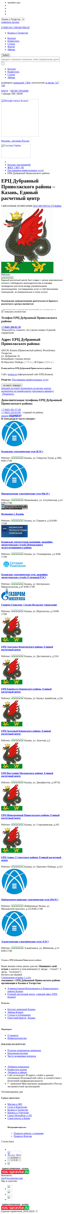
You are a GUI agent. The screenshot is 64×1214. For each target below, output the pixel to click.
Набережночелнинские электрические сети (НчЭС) (29, 899)
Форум (11, 46)
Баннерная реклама (17, 1053)
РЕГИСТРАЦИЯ (19, 91)
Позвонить (7, 394)
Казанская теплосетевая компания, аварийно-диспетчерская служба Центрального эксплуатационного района (27, 545)
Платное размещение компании (24, 1050)
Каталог (11, 38)
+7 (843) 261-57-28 (11, 409)
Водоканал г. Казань (12, 514)
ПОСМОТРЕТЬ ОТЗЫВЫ (47, 206)
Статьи (11, 43)
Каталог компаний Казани (21, 1009)
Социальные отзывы (16, 977)
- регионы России (15, 141)
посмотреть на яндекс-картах (36, 388)
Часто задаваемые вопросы (21, 1056)
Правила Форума (23, 1136)
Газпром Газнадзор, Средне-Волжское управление (29, 604)
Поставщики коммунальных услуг (25, 170)
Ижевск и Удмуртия (18, 1112)
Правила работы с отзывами (29, 1133)
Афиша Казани (15, 1012)
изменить (10, 22)
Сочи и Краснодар (17, 1107)
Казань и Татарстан (17, 33)
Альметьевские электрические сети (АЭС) (25, 941)
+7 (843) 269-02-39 (11, 327)
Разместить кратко (17, 1069)
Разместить (13, 41)
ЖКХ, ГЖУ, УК (15, 167)
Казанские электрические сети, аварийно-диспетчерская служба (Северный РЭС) (24, 576)
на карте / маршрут (11, 385)
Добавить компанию (18, 1066)
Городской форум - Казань (21, 1017)
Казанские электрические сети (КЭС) (22, 451)
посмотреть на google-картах (16, 391)
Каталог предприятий (19, 164)
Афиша (11, 49)
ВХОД (4, 91)
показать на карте (10, 388)
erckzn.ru (12, 374)
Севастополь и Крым (18, 1118)
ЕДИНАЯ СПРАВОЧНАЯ (15, 27)
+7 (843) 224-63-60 (11, 412)
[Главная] (8, 162)
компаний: (21, 82)
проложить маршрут (43, 391)
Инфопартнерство (17, 1038)
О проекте (12, 1035)
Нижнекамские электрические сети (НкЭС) (25, 493)
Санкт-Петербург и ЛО (19, 1115)
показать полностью (15, 311)
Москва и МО (14, 1104)
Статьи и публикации (19, 1015)
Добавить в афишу (17, 1072)
